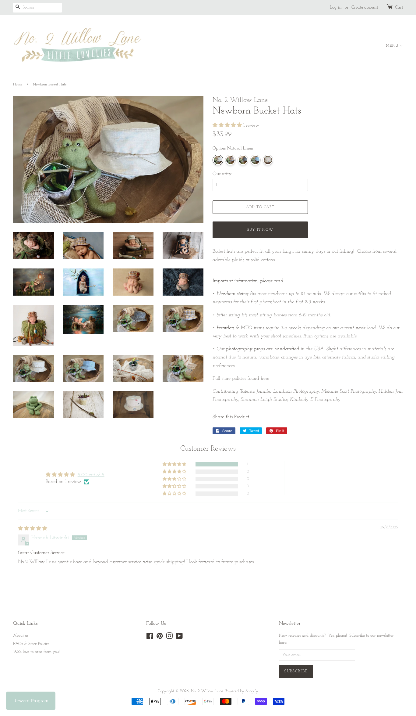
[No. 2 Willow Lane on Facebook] (149, 637)
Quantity (222, 173)
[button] (228, 125)
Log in (336, 7)
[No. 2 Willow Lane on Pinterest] (159, 637)
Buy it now (260, 230)
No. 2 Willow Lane (207, 691)
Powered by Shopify (241, 691)
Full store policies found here (241, 378)
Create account (364, 7)
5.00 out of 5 (91, 475)
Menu (393, 46)
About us (20, 636)
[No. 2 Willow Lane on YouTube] (179, 637)
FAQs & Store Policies (31, 644)
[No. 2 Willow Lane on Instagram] (169, 637)
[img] (32, 528)
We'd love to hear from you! (36, 652)
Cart (399, 7)
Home (17, 84)
